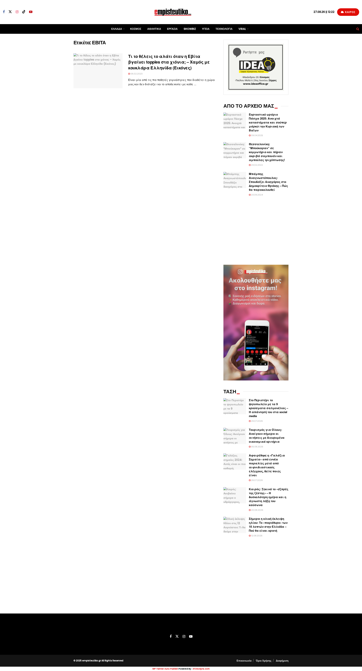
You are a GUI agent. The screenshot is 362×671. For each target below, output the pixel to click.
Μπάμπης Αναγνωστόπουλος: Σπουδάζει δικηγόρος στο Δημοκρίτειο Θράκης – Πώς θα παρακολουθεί (268, 182)
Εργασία (172, 29)
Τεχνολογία (224, 29)
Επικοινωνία (244, 661)
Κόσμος (135, 29)
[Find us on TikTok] (23, 12)
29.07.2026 (257, 421)
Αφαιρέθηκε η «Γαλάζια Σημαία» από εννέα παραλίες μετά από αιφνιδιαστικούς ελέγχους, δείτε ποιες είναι (267, 465)
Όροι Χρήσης (264, 661)
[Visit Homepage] (173, 12)
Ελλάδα (116, 29)
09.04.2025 (257, 135)
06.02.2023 (136, 73)
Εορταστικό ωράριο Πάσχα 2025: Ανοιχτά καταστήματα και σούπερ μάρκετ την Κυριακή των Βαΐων (268, 122)
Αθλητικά (154, 29)
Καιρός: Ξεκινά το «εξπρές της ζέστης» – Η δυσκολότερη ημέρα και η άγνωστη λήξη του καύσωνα (268, 497)
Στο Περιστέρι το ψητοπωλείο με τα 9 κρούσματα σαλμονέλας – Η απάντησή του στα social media (268, 408)
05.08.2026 (257, 446)
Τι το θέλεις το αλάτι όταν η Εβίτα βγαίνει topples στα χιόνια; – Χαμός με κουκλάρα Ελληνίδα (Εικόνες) (168, 62)
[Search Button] (357, 29)
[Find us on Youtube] (30, 12)
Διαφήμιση (282, 661)
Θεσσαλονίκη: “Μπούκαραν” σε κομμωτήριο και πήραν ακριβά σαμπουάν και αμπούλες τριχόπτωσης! (267, 152)
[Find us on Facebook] (4, 12)
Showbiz (190, 29)
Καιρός (349, 12)
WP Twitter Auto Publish (165, 668)
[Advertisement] (255, 230)
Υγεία (205, 29)
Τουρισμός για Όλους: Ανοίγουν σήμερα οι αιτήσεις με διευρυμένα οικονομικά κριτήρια (267, 436)
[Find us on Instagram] (17, 12)
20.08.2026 (257, 509)
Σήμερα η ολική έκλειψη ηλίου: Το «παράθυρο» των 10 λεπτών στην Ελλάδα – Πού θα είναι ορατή (268, 525)
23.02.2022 (257, 164)
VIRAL (242, 29)
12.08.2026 (256, 535)
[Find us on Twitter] (10, 12)
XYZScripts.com (201, 668)
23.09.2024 (257, 194)
